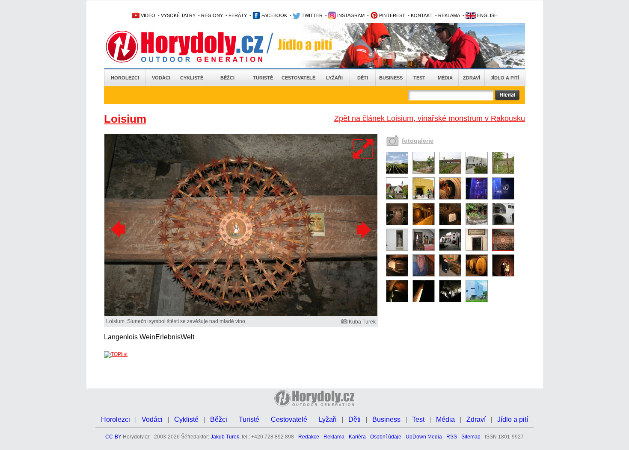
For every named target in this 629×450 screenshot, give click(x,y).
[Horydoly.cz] (194, 46)
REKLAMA (449, 15)
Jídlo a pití (504, 77)
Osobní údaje (385, 437)
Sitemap (471, 437)
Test (419, 77)
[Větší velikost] (363, 148)
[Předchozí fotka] (119, 229)
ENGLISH (487, 15)
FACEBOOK (273, 15)
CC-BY (113, 437)
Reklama (333, 437)
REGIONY (212, 15)
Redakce (308, 437)
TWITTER (311, 15)
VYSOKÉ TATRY (178, 15)
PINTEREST (391, 15)
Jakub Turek (225, 437)
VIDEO (147, 15)
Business (391, 77)
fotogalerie (417, 140)
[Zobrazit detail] (397, 172)
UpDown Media (424, 437)
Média (445, 77)
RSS (451, 437)
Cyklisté (191, 77)
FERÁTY (237, 15)
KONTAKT (422, 15)
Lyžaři (334, 77)
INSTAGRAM (350, 15)
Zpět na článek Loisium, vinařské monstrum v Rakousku (429, 118)
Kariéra (357, 437)
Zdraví (471, 77)
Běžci (227, 77)
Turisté (263, 77)
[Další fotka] (363, 229)
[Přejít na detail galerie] (240, 315)
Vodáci (161, 77)
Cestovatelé (298, 77)
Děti (362, 77)
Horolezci (125, 77)
